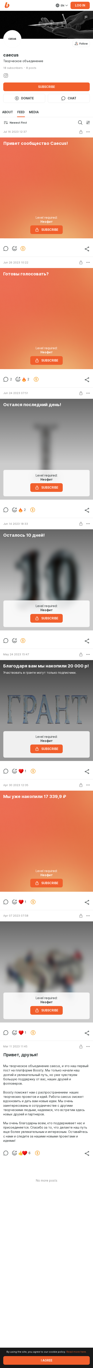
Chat (72, 98)
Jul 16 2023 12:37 (15, 131)
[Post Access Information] (81, 132)
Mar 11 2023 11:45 (15, 1046)
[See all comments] (6, 248)
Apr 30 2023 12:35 (15, 785)
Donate (27, 98)
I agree (46, 1360)
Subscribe (46, 87)
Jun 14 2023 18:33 (15, 523)
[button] (7, 5)
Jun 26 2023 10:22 (15, 262)
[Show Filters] (88, 122)
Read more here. (76, 1351)
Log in (80, 5)
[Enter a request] (80, 122)
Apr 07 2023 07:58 (15, 915)
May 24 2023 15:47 (16, 654)
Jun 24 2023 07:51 (15, 393)
